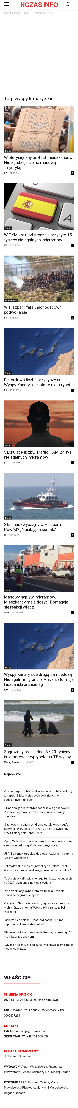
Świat (8, 150)
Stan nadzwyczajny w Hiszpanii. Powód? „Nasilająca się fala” (33, 527)
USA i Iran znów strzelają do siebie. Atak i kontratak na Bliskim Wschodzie (38, 855)
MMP (6, 612)
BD (5, 317)
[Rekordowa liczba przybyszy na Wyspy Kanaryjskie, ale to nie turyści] (39, 351)
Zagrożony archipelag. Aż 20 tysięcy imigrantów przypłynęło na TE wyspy (37, 754)
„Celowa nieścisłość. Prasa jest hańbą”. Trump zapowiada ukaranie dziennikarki (33, 922)
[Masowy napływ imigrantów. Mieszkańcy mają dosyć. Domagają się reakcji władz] (39, 568)
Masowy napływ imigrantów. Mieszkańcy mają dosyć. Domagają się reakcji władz (36, 602)
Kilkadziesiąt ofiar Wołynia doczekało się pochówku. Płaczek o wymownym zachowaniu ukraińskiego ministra (37, 812)
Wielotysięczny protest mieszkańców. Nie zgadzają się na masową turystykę (38, 162)
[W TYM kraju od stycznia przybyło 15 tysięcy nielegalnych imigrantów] (39, 206)
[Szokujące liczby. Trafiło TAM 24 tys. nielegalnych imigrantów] (39, 423)
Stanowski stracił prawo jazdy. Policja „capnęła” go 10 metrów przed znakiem (38, 934)
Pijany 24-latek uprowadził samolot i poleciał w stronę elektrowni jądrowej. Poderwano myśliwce (38, 843)
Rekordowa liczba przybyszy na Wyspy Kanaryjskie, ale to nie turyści (37, 382)
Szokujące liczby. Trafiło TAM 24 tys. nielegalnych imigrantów (38, 455)
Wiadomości (11, 300)
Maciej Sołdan (11, 762)
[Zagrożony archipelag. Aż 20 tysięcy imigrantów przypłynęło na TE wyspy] (39, 723)
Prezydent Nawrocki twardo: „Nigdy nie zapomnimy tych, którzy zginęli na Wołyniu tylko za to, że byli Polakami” (36, 907)
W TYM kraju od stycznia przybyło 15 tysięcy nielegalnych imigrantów (38, 237)
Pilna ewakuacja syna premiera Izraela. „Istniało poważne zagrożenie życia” (34, 893)
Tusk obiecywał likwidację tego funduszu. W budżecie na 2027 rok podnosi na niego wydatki (38, 880)
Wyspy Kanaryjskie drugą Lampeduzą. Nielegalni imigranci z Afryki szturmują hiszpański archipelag (39, 679)
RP (5, 172)
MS (5, 245)
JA (5, 462)
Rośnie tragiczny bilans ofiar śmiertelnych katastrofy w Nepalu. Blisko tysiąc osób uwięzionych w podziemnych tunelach (38, 795)
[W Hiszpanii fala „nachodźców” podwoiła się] (39, 279)
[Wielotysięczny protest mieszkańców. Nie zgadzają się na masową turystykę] (39, 129)
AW (6, 689)
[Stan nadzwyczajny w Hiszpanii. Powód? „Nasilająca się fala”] (39, 496)
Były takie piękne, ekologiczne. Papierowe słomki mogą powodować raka (39, 947)
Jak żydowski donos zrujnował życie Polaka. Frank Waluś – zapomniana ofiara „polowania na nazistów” (37, 868)
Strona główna (12, 12)
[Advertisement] (39, 56)
